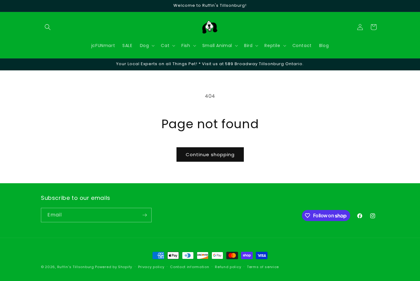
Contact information (189, 266)
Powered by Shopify (113, 266)
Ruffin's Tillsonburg (75, 266)
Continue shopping (210, 154)
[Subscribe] (144, 215)
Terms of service (263, 266)
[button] (47, 27)
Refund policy (228, 266)
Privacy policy (151, 266)
